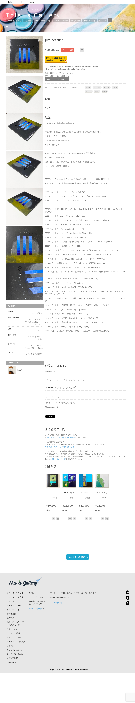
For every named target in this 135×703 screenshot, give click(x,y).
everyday (84, 493)
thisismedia (11, 662)
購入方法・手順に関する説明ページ (61, 437)
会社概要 (10, 646)
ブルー (97, 91)
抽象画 (88, 87)
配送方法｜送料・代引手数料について (59, 447)
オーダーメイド (89, 21)
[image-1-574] (24, 281)
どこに (50, 493)
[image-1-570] (24, 131)
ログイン (102, 21)
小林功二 (20, 370)
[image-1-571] (24, 169)
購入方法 (10, 618)
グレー (115, 87)
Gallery (11, 2)
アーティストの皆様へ (16, 654)
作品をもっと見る (76, 557)
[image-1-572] (24, 206)
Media (32, 2)
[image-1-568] (24, 54)
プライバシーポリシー (38, 597)
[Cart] (110, 20)
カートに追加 (68, 49)
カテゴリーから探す (42, 21)
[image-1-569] (24, 94)
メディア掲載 (12, 658)
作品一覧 (28, 21)
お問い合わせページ (58, 459)
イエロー (107, 87)
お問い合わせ (12, 629)
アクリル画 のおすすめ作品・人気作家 (62, 87)
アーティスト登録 (61, 21)
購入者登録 (75, 21)
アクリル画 (97, 87)
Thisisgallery (57, 602)
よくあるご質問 (13, 633)
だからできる (68, 493)
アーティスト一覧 (14, 21)
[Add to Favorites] (82, 50)
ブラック (89, 91)
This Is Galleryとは (14, 650)
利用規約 (33, 593)
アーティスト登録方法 (16, 642)
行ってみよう (101, 493)
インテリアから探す (15, 597)
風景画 (104, 91)
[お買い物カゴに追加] (57, 518)
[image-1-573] (24, 244)
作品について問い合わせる (57, 79)
